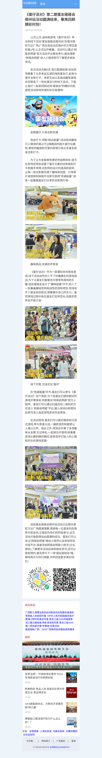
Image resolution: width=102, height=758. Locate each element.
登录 (73, 741)
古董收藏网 (71, 731)
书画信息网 (58, 731)
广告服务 (60, 741)
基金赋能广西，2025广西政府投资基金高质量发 (49, 629)
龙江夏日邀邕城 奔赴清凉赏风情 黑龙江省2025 (49, 622)
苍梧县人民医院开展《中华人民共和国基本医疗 (49, 616)
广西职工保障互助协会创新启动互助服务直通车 (49, 612)
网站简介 (46, 741)
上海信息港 (45, 731)
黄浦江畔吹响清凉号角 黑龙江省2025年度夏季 (49, 619)
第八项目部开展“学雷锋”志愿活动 (42, 626)
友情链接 (34, 731)
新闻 (42, 4)
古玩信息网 (29, 734)
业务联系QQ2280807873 (59, 747)
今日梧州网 (29, 3)
